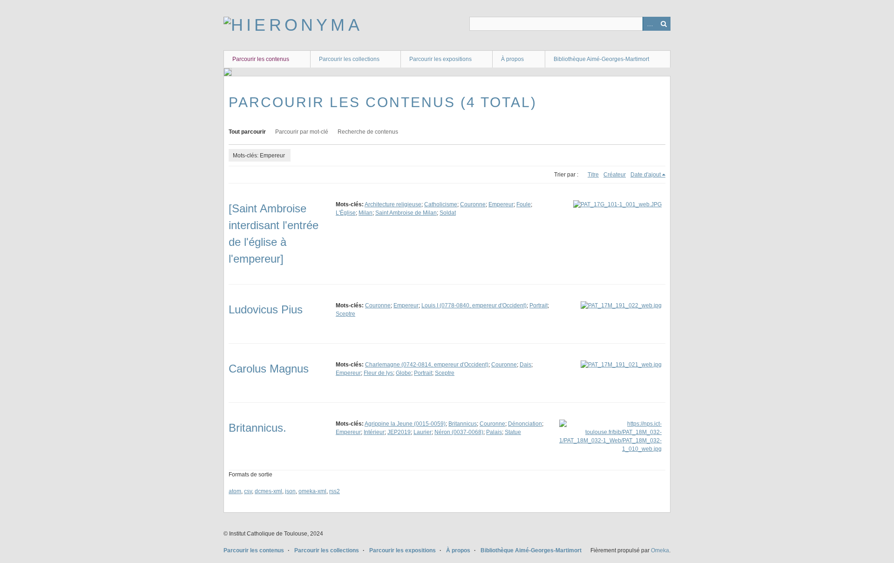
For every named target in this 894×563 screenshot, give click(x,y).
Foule (523, 204)
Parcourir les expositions (440, 59)
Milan (365, 213)
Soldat (448, 213)
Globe (403, 373)
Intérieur (374, 432)
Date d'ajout (645, 174)
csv (248, 491)
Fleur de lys (378, 373)
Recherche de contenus (368, 132)
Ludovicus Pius (266, 309)
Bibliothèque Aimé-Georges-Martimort (601, 59)
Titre (593, 174)
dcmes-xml (268, 491)
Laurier (422, 432)
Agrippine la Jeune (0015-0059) (405, 424)
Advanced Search (650, 24)
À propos (512, 59)
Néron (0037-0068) (458, 432)
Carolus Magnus (269, 368)
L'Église (346, 213)
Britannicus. (257, 427)
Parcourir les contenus (260, 59)
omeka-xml (312, 491)
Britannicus (462, 424)
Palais (494, 432)
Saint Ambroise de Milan (406, 213)
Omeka (660, 550)
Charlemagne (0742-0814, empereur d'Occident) (426, 364)
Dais (525, 364)
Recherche (663, 24)
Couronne (473, 204)
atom (235, 491)
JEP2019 (399, 432)
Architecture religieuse (393, 204)
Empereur (501, 204)
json (290, 491)
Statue (513, 432)
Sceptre (345, 314)
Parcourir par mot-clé (301, 132)
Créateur (614, 174)
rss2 (334, 491)
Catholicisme (440, 204)
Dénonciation (525, 424)
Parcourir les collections (349, 59)
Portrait (538, 305)
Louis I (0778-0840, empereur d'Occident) (474, 305)
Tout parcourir (247, 132)
